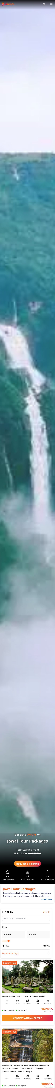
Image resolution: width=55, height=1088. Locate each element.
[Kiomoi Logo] (8, 4)
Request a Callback (27, 863)
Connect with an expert (27, 1018)
